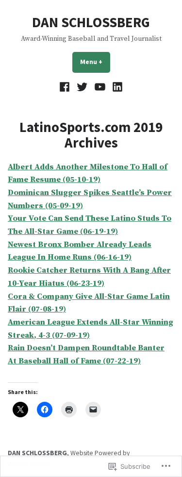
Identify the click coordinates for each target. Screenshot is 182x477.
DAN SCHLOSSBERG (91, 22)
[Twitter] (82, 87)
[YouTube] (100, 87)
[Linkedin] (116, 87)
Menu (95, 61)
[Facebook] (65, 87)
